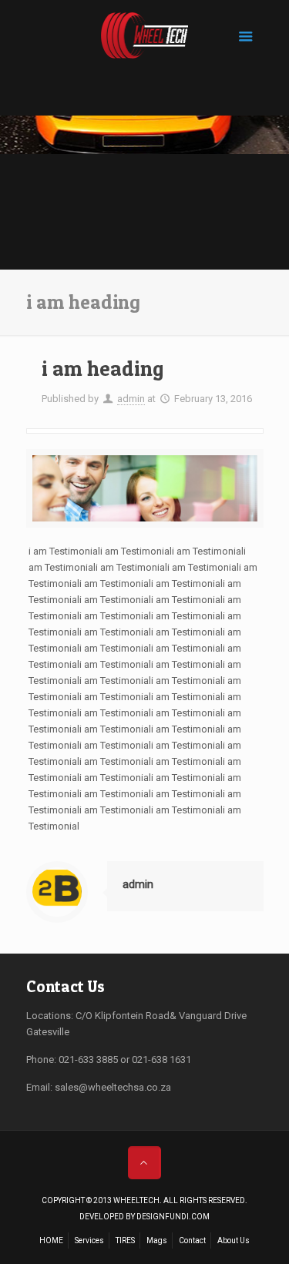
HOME (51, 1240)
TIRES (125, 1240)
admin (131, 398)
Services (89, 1240)
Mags (156, 1240)
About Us (233, 1240)
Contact (192, 1240)
